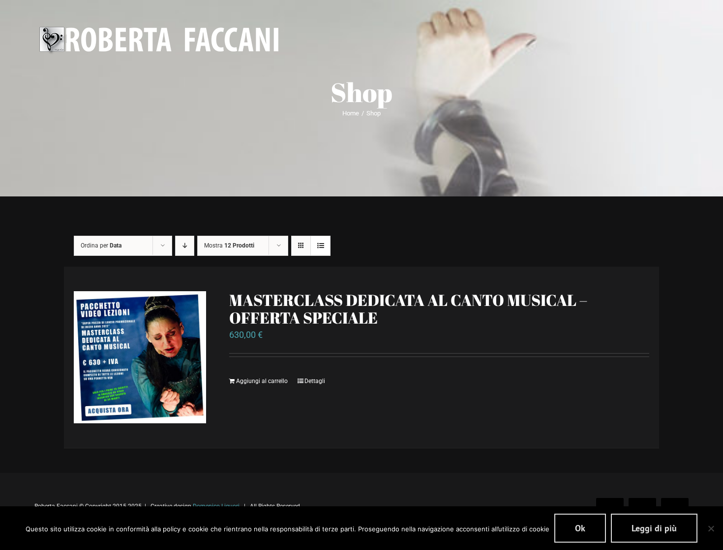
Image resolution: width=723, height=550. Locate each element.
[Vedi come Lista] (320, 245)
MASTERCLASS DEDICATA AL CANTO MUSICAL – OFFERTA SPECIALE (408, 308)
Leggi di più (654, 528)
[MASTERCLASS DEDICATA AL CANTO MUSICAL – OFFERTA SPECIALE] (140, 357)
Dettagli (314, 381)
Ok (580, 528)
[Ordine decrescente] (184, 246)
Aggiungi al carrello (262, 381)
